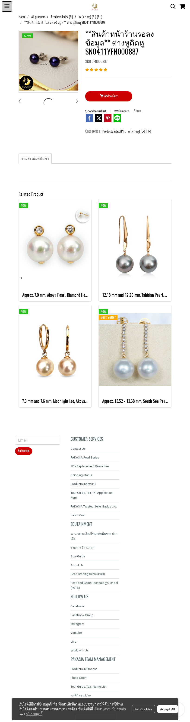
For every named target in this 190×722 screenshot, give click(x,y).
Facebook (77, 606)
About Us (77, 565)
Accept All (167, 709)
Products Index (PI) (113, 131)
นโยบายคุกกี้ (34, 714)
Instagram (77, 624)
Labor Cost (78, 515)
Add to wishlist (97, 111)
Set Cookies (143, 709)
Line (73, 641)
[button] (171, 6)
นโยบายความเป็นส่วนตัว (110, 709)
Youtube (76, 632)
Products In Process (84, 669)
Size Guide (78, 556)
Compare (123, 111)
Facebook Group (82, 615)
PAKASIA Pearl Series (85, 457)
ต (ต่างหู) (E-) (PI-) (139, 131)
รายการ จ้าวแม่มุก (83, 547)
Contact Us (78, 448)
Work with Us (80, 650)
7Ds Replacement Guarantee (90, 466)
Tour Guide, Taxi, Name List (88, 686)
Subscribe (23, 451)
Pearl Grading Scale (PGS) (88, 574)
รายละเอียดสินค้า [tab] (35, 158)
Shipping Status (81, 475)
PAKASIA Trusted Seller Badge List (94, 506)
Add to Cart (110, 96)
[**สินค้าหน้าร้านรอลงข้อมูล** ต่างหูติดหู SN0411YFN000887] (48, 61)
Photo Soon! (79, 678)
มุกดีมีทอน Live (81, 695)
